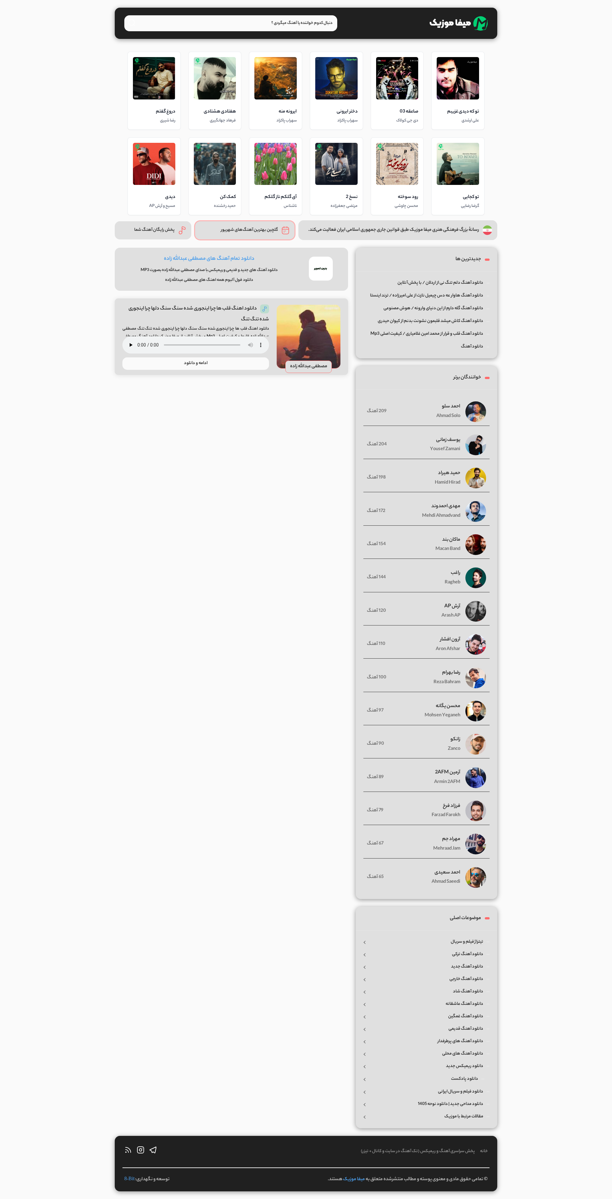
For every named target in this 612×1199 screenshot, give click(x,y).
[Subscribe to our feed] (128, 1151)
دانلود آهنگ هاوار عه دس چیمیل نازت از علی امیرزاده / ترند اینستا (426, 295)
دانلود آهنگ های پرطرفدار (460, 1041)
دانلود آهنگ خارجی (466, 979)
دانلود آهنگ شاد (468, 991)
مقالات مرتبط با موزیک (463, 1116)
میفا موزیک (354, 1179)
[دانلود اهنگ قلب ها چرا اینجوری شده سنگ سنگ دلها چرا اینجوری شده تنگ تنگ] (308, 337)
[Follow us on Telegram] (153, 1151)
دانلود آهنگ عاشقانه (464, 1004)
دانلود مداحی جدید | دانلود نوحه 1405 (450, 1104)
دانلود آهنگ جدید (467, 966)
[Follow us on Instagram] (140, 1151)
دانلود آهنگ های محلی (462, 1053)
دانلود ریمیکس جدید (464, 1066)
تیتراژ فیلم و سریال (467, 942)
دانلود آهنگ (472, 346)
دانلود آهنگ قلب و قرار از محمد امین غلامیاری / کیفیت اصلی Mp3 (426, 334)
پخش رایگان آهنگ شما (154, 230)
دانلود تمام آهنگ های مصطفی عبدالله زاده (209, 259)
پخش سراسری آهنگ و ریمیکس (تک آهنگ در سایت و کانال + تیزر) (418, 1151)
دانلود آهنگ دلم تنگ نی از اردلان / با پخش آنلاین (440, 283)
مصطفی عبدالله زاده (308, 366)
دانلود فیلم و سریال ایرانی (460, 1091)
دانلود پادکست (464, 1079)
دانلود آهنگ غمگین (465, 1016)
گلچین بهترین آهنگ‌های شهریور (249, 230)
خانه (484, 1151)
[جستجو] (131, 22)
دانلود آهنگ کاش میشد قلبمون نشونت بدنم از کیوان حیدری (430, 321)
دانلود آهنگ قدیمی (465, 1029)
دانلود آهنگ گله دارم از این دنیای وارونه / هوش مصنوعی (433, 308)
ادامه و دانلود (196, 363)
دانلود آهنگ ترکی (467, 954)
